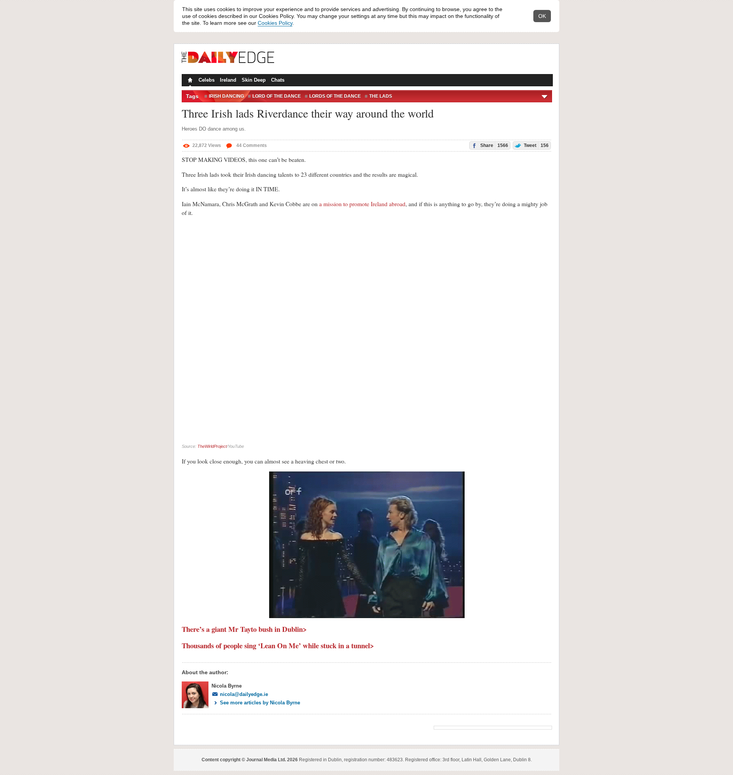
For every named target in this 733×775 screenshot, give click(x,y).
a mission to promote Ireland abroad (362, 204)
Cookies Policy (275, 23)
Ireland (228, 80)
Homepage (189, 81)
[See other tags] (545, 96)
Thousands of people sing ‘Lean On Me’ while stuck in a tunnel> (278, 645)
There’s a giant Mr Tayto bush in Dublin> (244, 629)
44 (251, 145)
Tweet (536, 145)
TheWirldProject (212, 446)
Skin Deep (254, 80)
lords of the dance (335, 96)
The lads (380, 96)
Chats (277, 80)
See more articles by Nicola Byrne (260, 703)
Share (493, 145)
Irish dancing (226, 96)
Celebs (207, 80)
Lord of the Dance (276, 96)
